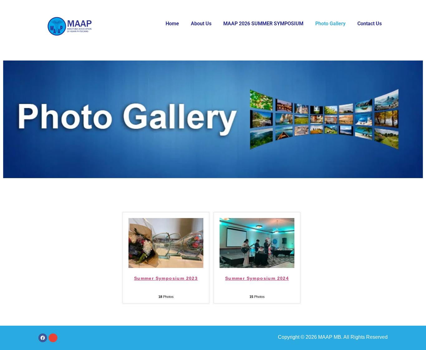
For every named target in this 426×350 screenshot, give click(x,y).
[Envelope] (53, 337)
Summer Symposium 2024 (257, 278)
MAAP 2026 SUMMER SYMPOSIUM (263, 24)
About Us (201, 24)
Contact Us (369, 24)
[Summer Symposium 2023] (165, 266)
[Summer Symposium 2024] (257, 266)
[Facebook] (42, 337)
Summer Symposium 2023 (166, 278)
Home (172, 24)
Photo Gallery (330, 24)
